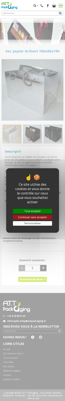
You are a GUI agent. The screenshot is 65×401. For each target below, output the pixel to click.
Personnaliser (32, 223)
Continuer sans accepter (32, 217)
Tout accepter (32, 211)
